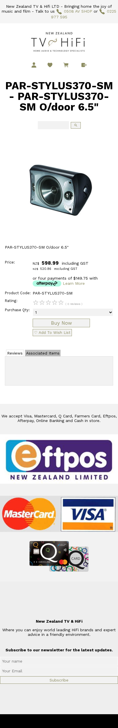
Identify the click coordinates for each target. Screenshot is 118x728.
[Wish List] (50, 65)
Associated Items (43, 353)
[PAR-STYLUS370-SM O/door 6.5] (59, 243)
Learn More (74, 283)
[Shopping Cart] (67, 65)
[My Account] (34, 65)
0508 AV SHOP (78, 11)
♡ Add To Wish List (52, 332)
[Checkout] (84, 65)
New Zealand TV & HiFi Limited (74, 721)
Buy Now (61, 323)
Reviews (15, 353)
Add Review (59, 369)
